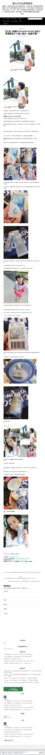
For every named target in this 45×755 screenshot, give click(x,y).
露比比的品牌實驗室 (22, 3)
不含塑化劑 (7, 572)
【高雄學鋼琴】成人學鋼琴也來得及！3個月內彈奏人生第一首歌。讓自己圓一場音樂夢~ (19, 661)
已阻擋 (13, 689)
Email (5, 604)
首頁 (4, 18)
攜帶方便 (30, 572)
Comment (6, 591)
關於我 (20, 21)
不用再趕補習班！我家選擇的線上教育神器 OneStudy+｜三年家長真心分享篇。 (17, 663)
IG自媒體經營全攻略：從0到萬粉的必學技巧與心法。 (13, 658)
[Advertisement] (22, 627)
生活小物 (22, 28)
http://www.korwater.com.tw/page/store (19, 559)
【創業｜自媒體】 (14, 21)
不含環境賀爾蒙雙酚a (14, 572)
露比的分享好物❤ (6, 21)
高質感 (39, 572)
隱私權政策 (5, 23)
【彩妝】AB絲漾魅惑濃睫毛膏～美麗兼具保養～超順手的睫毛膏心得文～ (22, 682)
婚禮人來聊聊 (13, 18)
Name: (5, 599)
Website (5, 608)
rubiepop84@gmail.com (8, 648)
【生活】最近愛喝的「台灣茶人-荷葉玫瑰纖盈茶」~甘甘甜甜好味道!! (21, 678)
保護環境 (20, 572)
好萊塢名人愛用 (25, 572)
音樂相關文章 (20, 18)
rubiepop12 (25, 36)
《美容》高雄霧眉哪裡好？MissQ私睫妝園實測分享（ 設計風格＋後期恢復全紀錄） (18, 656)
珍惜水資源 (35, 572)
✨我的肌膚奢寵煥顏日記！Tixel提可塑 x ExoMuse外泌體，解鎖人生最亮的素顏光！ (18, 654)
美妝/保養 (8, 18)
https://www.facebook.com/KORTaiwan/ (22, 558)
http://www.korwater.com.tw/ (13, 556)
